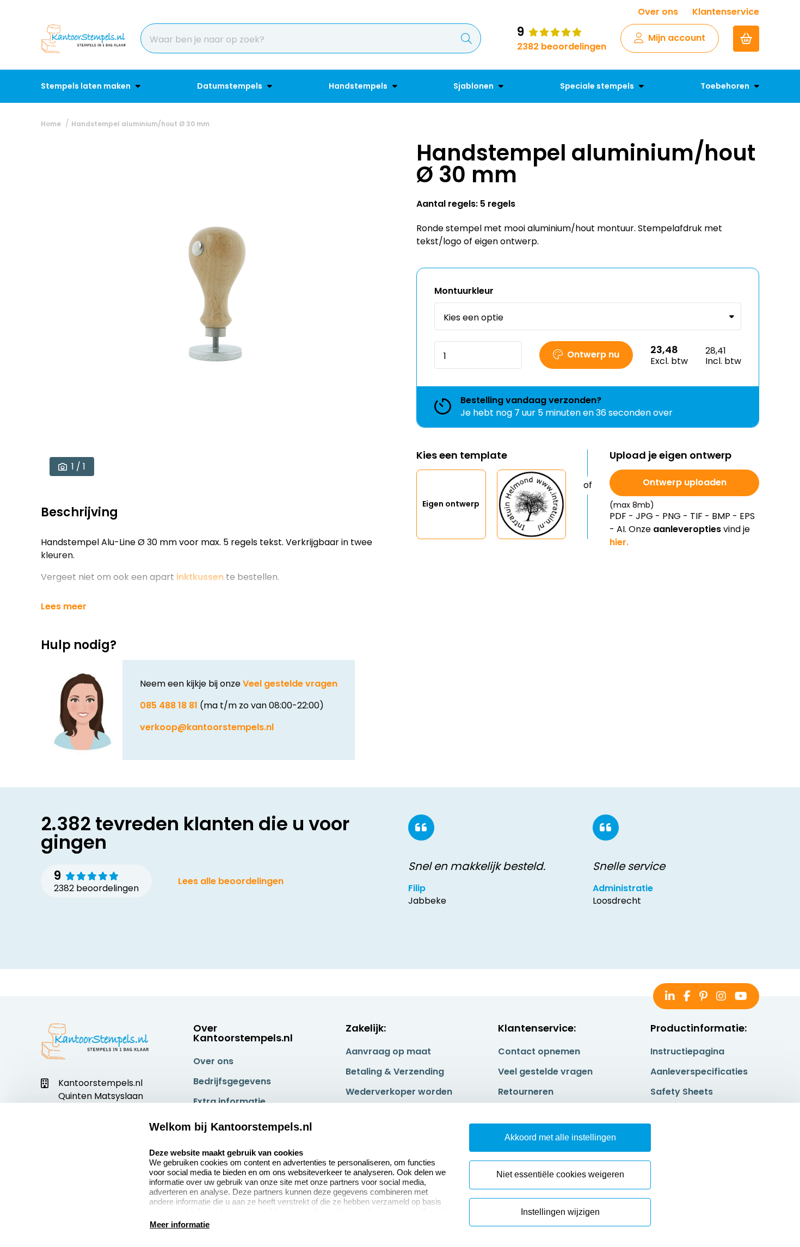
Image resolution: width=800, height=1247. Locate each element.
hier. (619, 542)
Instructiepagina (687, 1051)
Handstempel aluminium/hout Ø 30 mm (140, 123)
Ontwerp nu (593, 354)
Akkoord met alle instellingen (560, 1137)
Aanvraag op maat (388, 1051)
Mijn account (676, 38)
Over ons (658, 11)
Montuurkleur (464, 291)
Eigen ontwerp (450, 503)
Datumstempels (230, 86)
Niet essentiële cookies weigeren (560, 1174)
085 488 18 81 (169, 705)
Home (51, 123)
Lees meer (64, 607)
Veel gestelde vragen (290, 683)
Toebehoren (725, 86)
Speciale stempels (598, 86)
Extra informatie (229, 1101)
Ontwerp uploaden (685, 482)
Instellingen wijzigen (560, 1212)
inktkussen (200, 577)
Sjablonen (474, 86)
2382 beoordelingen (561, 46)
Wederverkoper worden (399, 1092)
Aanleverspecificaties (699, 1071)
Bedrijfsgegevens (232, 1081)
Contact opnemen (539, 1051)
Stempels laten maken (86, 86)
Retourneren (525, 1092)
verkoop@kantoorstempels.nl (207, 727)
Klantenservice (725, 11)
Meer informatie (180, 1224)
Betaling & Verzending (395, 1071)
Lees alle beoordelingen (231, 881)
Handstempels (359, 86)
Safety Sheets (681, 1092)
